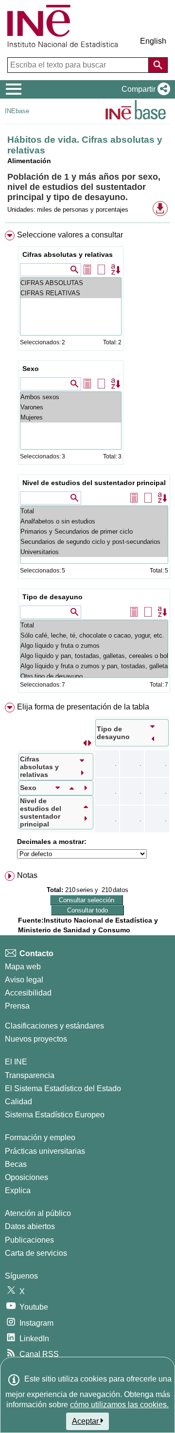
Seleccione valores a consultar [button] (70, 235)
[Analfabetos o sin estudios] (94, 521)
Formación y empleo (40, 1137)
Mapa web (23, 966)
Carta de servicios (36, 1253)
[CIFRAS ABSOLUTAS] (70, 283)
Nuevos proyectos (36, 1039)
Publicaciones (29, 1240)
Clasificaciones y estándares (54, 1026)
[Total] (94, 511)
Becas (16, 1164)
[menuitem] (87, 464)
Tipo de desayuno (52, 597)
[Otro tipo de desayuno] (94, 676)
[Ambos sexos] (70, 397)
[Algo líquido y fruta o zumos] (94, 646)
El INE (16, 1062)
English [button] (153, 41)
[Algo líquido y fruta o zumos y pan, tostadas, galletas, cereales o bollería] (94, 666)
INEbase (17, 111)
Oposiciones (26, 1177)
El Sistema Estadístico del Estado (63, 1088)
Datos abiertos (30, 1226)
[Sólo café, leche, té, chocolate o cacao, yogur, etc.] (94, 635)
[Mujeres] (70, 417)
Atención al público (38, 1213)
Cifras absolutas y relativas (67, 254)
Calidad (18, 1101)
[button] (144, 89)
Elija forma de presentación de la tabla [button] (83, 707)
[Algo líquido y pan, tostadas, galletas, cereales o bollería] (94, 656)
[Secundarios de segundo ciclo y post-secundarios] (94, 542)
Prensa (17, 1006)
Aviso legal (24, 980)
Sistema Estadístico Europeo (55, 1115)
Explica (18, 1190)
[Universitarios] (94, 552)
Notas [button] (27, 875)
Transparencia (29, 1075)
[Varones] (70, 407)
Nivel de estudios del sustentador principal (94, 483)
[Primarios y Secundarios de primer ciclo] (94, 531)
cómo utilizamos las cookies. (119, 1404)
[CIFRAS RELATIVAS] (70, 293)
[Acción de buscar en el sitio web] (158, 65)
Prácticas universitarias (45, 1151)
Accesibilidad (28, 993)
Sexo (30, 368)
